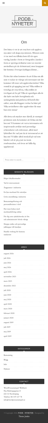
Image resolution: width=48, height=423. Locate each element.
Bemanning (8, 355)
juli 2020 (7, 290)
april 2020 (8, 304)
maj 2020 (7, 299)
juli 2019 (7, 327)
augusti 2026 (9, 253)
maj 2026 (7, 267)
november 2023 (10, 276)
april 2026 (8, 272)
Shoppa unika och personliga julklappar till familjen (15, 225)
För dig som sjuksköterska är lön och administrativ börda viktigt (16, 218)
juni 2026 (7, 262)
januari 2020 (8, 318)
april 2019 (7, 336)
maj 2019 (7, 331)
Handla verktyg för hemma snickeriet (14, 233)
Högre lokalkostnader (12, 178)
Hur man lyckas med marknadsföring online (12, 210)
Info (5, 364)
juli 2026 (7, 258)
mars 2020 (8, 308)
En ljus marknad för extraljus (15, 192)
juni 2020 (7, 295)
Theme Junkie (24, 416)
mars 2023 (8, 281)
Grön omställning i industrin (15, 196)
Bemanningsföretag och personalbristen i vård (13, 203)
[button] (2, 3)
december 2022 (10, 285)
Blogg (6, 359)
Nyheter (7, 369)
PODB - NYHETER (25, 413)
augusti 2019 (8, 322)
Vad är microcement (11, 183)
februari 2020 (9, 313)
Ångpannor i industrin (12, 187)
